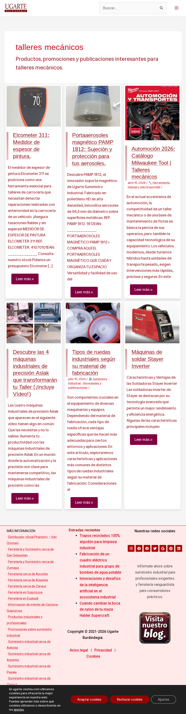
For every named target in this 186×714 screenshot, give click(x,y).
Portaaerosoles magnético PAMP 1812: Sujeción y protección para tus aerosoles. (92, 149)
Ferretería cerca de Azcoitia (28, 574)
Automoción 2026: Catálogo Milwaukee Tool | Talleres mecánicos (153, 163)
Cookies (93, 656)
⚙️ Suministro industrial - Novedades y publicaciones (87, 383)
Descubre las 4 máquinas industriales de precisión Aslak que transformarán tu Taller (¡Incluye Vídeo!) (35, 373)
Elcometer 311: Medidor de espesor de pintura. (31, 145)
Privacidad (103, 650)
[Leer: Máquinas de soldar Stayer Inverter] (152, 322)
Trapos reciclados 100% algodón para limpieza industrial (100, 541)
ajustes (19, 710)
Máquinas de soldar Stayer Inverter (147, 359)
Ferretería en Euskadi (23, 598)
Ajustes (163, 699)
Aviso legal (79, 650)
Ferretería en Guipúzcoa (25, 592)
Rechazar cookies (129, 699)
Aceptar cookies (89, 699)
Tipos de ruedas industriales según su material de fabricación (93, 362)
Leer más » (25, 277)
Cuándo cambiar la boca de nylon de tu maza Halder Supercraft (100, 609)
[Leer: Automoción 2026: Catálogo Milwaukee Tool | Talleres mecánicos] (152, 112)
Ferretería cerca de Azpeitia (28, 580)
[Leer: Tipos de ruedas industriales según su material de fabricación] (93, 322)
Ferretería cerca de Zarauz (27, 586)
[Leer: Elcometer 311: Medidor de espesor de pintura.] (34, 105)
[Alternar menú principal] (176, 8)
